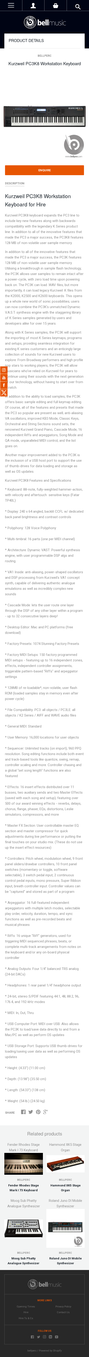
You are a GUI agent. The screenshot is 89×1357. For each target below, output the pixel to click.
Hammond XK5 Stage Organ (65, 1188)
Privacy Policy (63, 1306)
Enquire (44, 170)
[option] (44, 116)
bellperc (45, 55)
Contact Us (63, 1312)
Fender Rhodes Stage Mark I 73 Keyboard (23, 1188)
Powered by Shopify (50, 1350)
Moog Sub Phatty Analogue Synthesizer (23, 1261)
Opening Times (26, 1306)
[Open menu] (11, 5)
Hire (26, 1312)
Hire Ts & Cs (26, 1318)
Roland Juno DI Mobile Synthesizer (65, 1261)
